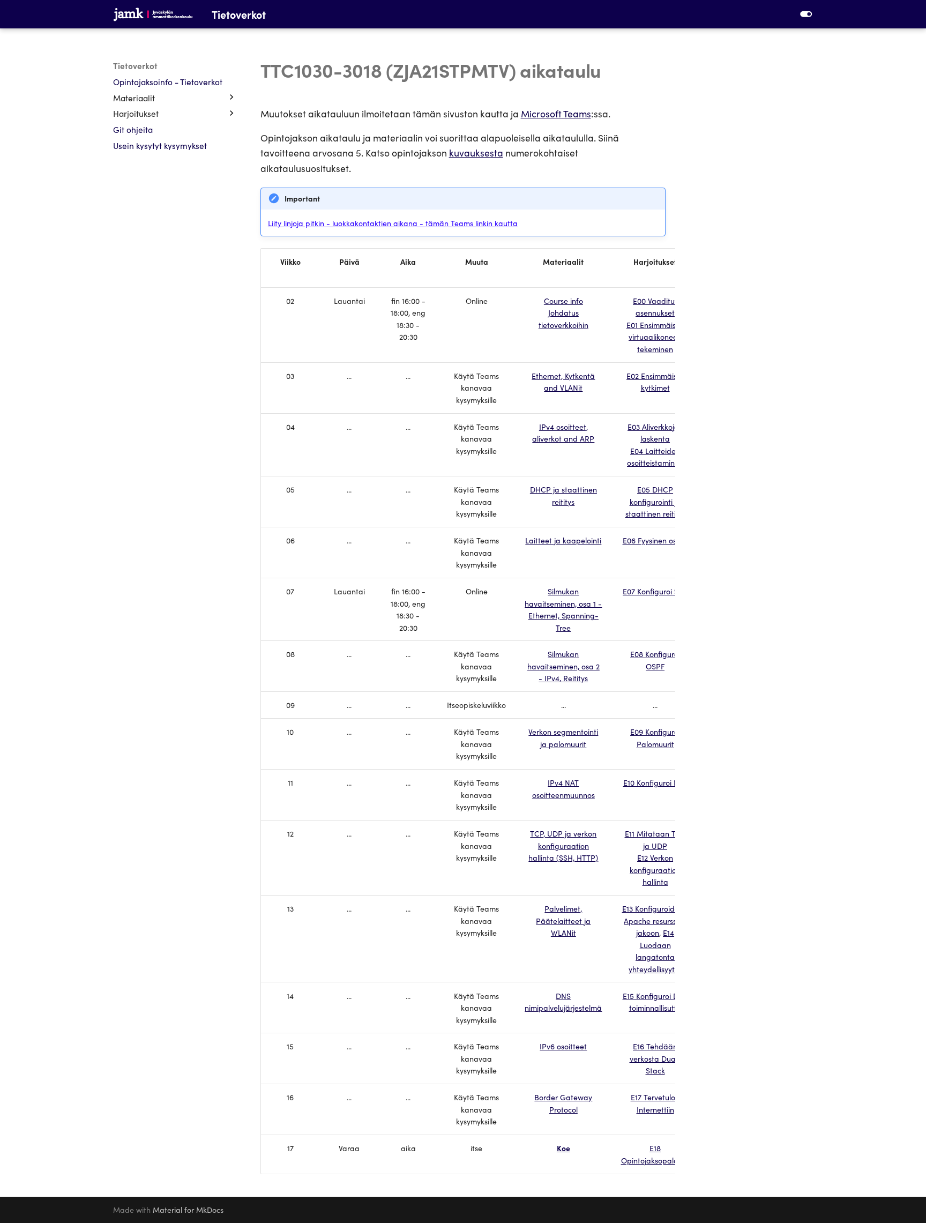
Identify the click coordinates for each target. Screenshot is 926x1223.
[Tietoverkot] (153, 14)
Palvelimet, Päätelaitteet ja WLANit (563, 920)
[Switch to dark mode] (806, 14)
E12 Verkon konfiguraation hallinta (655, 869)
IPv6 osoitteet (563, 1046)
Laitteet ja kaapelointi (563, 540)
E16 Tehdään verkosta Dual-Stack (655, 1058)
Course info (563, 300)
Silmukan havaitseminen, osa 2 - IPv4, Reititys (563, 665)
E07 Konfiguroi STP (655, 591)
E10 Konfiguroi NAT (655, 782)
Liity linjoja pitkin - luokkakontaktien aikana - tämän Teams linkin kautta (393, 223)
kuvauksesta (476, 152)
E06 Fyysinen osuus (655, 540)
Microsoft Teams (556, 113)
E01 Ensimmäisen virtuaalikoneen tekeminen (655, 336)
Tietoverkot (135, 65)
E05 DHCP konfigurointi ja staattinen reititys (655, 501)
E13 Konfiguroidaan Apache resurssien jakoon (655, 920)
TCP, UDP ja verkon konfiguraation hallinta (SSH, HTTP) (563, 845)
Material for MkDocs (188, 1209)
